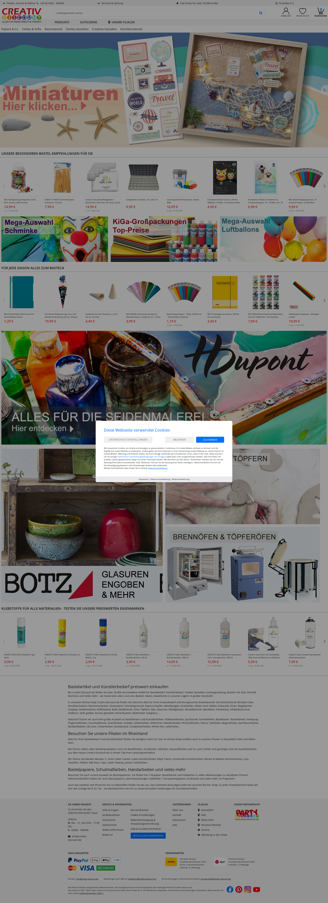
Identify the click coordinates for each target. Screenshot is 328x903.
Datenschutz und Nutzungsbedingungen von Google (141, 456)
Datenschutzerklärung (160, 479)
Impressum (143, 479)
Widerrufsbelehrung (180, 479)
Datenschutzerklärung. (158, 468)
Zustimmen (210, 439)
